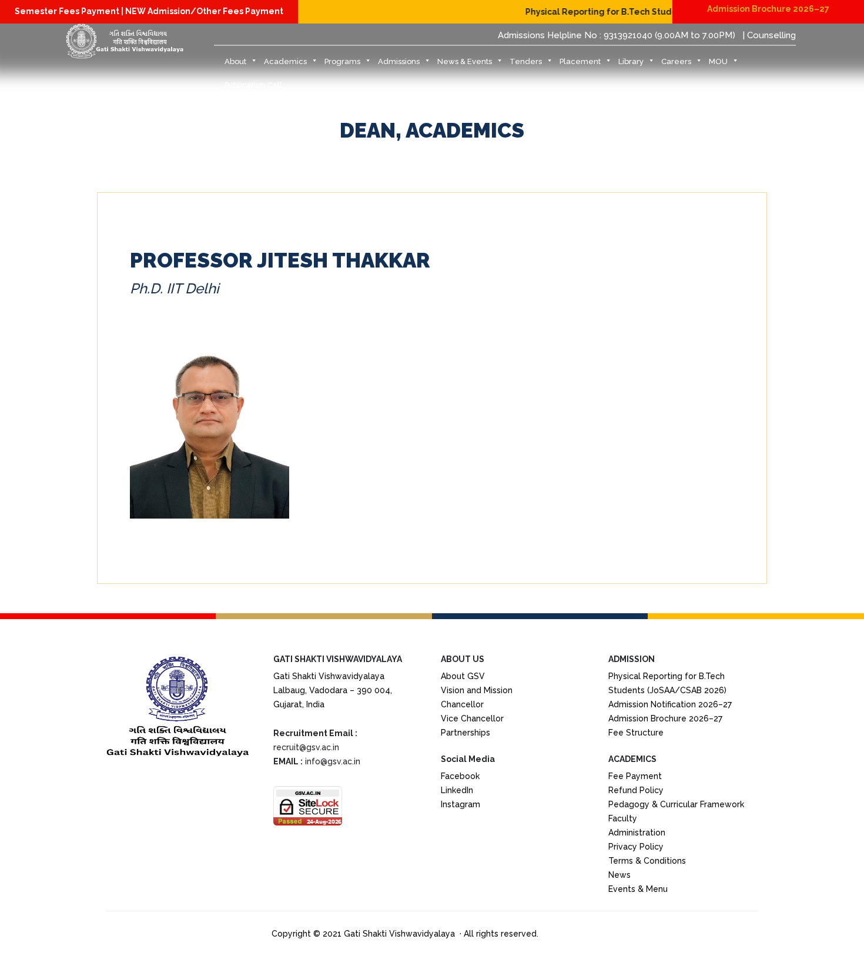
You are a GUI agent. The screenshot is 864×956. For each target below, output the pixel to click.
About (235, 61)
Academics (285, 61)
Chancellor (462, 704)
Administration (636, 832)
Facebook (460, 776)
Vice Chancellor (472, 718)
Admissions (399, 61)
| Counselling (769, 35)
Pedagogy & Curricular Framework (676, 804)
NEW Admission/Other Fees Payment (204, 11)
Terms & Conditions (647, 860)
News (619, 875)
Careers (676, 61)
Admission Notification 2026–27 (670, 704)
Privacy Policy (636, 846)
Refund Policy (636, 790)
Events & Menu (638, 889)
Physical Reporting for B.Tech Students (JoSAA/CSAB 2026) (636, 11)
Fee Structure (636, 732)
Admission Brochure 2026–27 (768, 9)
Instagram (460, 804)
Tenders (526, 61)
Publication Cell (253, 85)
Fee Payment (635, 776)
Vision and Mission (477, 690)
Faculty (622, 818)
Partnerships (465, 732)
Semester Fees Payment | (70, 11)
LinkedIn (457, 790)
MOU (718, 61)
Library (631, 61)
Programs (342, 61)
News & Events (464, 61)
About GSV (463, 676)
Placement (580, 61)
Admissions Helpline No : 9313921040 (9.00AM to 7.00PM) (616, 35)
